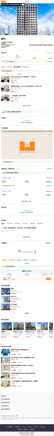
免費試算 (48, 278)
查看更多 (27, 313)
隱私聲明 (27, 434)
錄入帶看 (49, 61)
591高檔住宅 (42, 426)
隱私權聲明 (32, 429)
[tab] (6, 74)
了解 (23, 4)
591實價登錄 (9, 426)
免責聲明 (19, 429)
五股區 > (14, 415)
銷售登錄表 (49, 168)
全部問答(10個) (26, 237)
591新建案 (16, 426)
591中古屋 (29, 426)
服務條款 (25, 429)
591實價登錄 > (4, 415)
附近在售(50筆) (26, 105)
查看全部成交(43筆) (26, 201)
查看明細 (48, 185)
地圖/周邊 (48, 243)
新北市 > (10, 415)
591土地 (23, 426)
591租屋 (35, 426)
